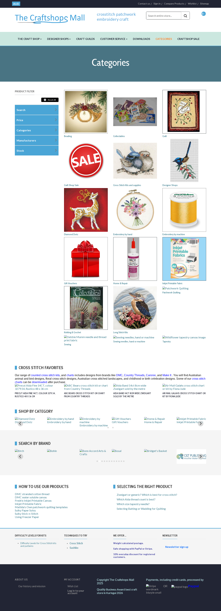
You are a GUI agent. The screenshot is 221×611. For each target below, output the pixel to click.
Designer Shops (170, 185)
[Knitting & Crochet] (86, 307)
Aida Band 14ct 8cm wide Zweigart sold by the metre (132, 395)
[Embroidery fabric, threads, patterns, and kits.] (135, 209)
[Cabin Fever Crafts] (27, 450)
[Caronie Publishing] (62, 462)
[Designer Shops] (184, 160)
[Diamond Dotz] (86, 209)
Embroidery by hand (122, 234)
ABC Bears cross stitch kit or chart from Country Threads (84, 395)
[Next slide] (200, 456)
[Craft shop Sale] (86, 160)
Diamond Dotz (71, 234)
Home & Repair (120, 283)
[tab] (108, 427)
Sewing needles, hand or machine (129, 341)
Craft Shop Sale (71, 185)
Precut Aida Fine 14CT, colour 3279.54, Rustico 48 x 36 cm (35, 395)
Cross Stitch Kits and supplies (127, 185)
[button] (29, 39)
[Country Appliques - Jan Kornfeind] (126, 454)
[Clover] (85, 450)
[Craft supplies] (184, 111)
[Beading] (86, 111)
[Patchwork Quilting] (175, 287)
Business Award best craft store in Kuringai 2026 (117, 591)
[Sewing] (117, 418)
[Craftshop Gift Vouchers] (86, 258)
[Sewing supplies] (86, 338)
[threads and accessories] (184, 209)
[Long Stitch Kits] (135, 307)
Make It (166, 375)
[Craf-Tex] (183, 450)
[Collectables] (135, 111)
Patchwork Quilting (171, 292)
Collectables (119, 136)
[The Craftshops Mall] (52, 17)
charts (70, 375)
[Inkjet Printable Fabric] (184, 258)
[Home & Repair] (135, 258)
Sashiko (74, 547)
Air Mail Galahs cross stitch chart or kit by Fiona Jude (184, 395)
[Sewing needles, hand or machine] (133, 337)
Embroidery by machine (173, 234)
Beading (68, 136)
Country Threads (134, 375)
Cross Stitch (76, 543)
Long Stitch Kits (120, 332)
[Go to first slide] (200, 423)
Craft (164, 136)
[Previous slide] (20, 423)
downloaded (39, 382)
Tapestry (166, 341)
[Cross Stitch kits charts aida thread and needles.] (135, 160)
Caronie (151, 375)
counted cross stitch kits (45, 375)
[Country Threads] (155, 450)
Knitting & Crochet (72, 332)
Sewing (67, 344)
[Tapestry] (184, 337)
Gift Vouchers (70, 283)
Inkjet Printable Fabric (172, 283)
